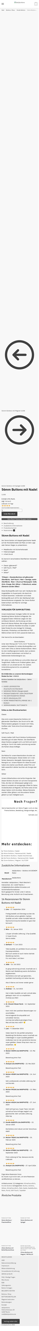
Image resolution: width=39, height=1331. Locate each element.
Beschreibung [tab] (9, 523)
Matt (20, 1188)
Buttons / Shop (10, 10)
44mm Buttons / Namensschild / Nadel (17, 853)
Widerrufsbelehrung (8, 1268)
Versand (8, 501)
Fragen (30, 801)
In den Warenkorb (9, 514)
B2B (3, 1283)
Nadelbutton (32, 1188)
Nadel (25, 1188)
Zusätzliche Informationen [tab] (13, 526)
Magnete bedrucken (8, 1299)
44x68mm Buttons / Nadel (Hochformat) (17, 856)
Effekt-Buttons (26, 1245)
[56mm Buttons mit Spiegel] (29, 1207)
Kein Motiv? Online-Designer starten (19, 519)
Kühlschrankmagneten (28, 1247)
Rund (8, 1190)
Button (25, 1186)
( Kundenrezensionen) (10, 508)
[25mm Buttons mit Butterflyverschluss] (10, 1235)
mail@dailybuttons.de (9, 1314)
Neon (3, 1190)
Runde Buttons (21, 10)
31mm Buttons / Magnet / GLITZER (15, 860)
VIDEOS (16, 676)
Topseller (22, 1190)
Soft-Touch (15, 1190)
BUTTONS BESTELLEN (9, 1297)
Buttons (31, 1186)
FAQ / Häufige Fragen (8, 1277)
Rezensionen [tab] (9, 530)
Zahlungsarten (6, 1285)
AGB (3, 1260)
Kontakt (4, 1305)
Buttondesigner (7, 1302)
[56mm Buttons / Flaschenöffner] (10, 1207)
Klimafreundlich (29, 1183)
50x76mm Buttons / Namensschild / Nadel (18, 858)
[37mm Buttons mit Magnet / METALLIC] (29, 1235)
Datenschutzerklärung (9, 1263)
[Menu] (5, 4)
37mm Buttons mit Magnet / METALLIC (27, 1253)
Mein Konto (5, 1280)
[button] (35, 4)
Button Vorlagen (7, 1288)
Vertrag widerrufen (10, 1321)
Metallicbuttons (26, 1248)
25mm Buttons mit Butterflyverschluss (8, 1249)
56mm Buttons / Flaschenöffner (7, 1221)
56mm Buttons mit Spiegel (27, 1221)
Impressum (5, 1266)
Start (3, 10)
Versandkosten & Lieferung (10, 1271)
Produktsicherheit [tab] (10, 528)
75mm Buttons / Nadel (11, 851)
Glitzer (4, 1188)
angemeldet (13, 1177)
